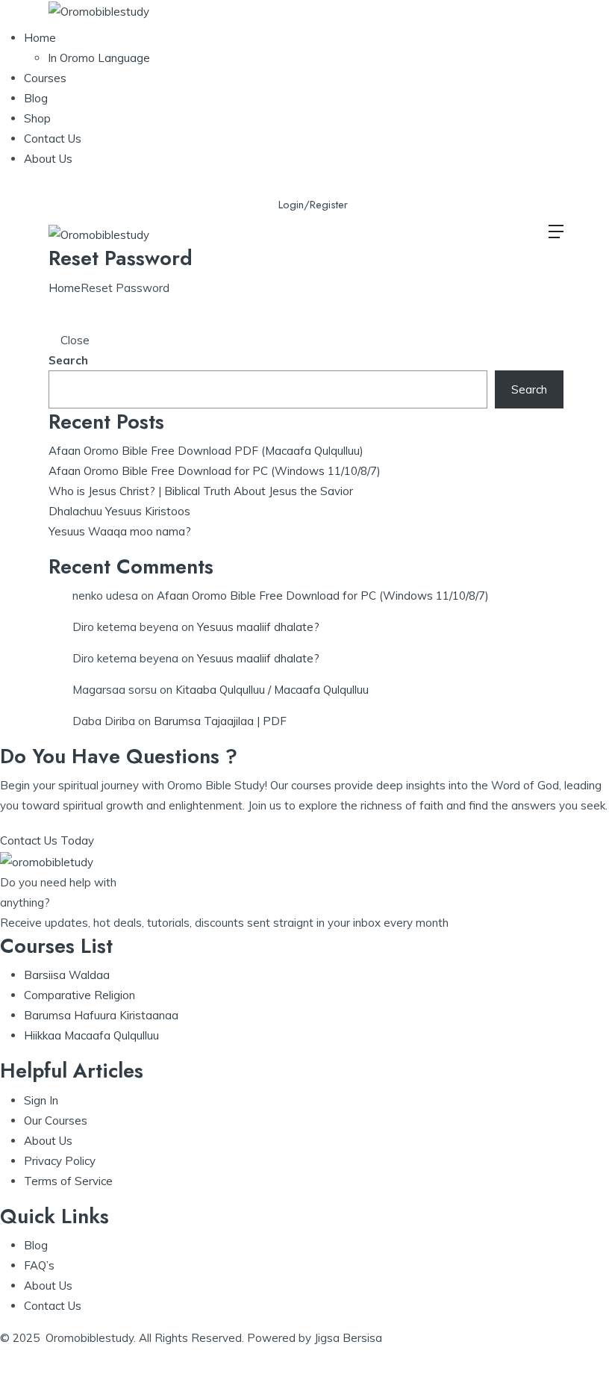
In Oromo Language (99, 58)
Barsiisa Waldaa (67, 975)
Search (68, 360)
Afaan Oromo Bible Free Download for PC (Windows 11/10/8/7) (215, 471)
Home (40, 38)
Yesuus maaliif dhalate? (258, 627)
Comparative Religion (79, 995)
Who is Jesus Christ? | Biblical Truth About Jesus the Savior (201, 491)
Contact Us (52, 138)
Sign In (41, 1100)
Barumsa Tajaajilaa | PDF (220, 721)
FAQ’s (39, 1265)
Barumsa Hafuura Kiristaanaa (101, 1015)
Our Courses (55, 1120)
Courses (45, 78)
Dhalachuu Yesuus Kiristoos (119, 511)
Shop (37, 118)
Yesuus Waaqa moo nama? (120, 531)
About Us (48, 159)
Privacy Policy (60, 1161)
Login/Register (313, 204)
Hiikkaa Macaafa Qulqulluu (91, 1035)
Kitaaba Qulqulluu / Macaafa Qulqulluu (272, 690)
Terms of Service (68, 1181)
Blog (36, 98)
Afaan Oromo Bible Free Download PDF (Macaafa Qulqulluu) (206, 451)
